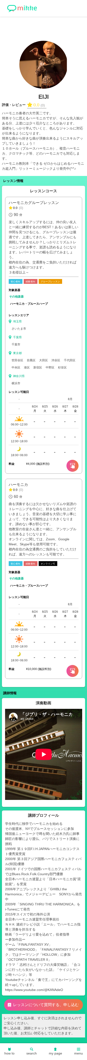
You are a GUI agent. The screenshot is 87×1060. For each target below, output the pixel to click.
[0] (72, 466)
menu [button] (78, 1053)
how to (9, 1053)
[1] (72, 671)
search (31, 1053)
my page (55, 1053)
